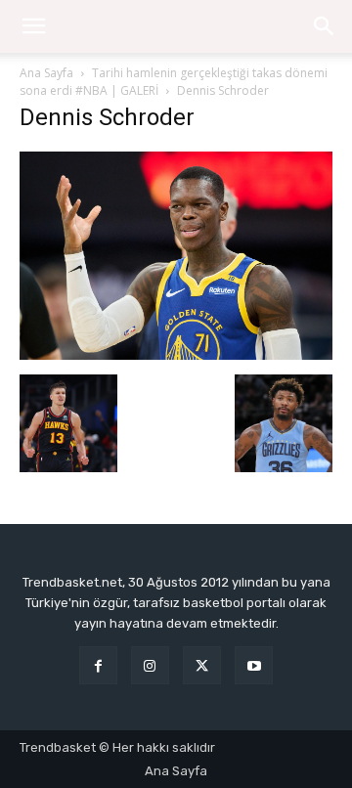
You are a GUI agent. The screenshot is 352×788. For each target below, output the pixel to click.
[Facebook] (98, 665)
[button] (324, 26)
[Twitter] (202, 665)
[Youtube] (254, 665)
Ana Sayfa (46, 73)
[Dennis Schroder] (176, 354)
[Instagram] (150, 665)
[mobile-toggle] (33, 26)
